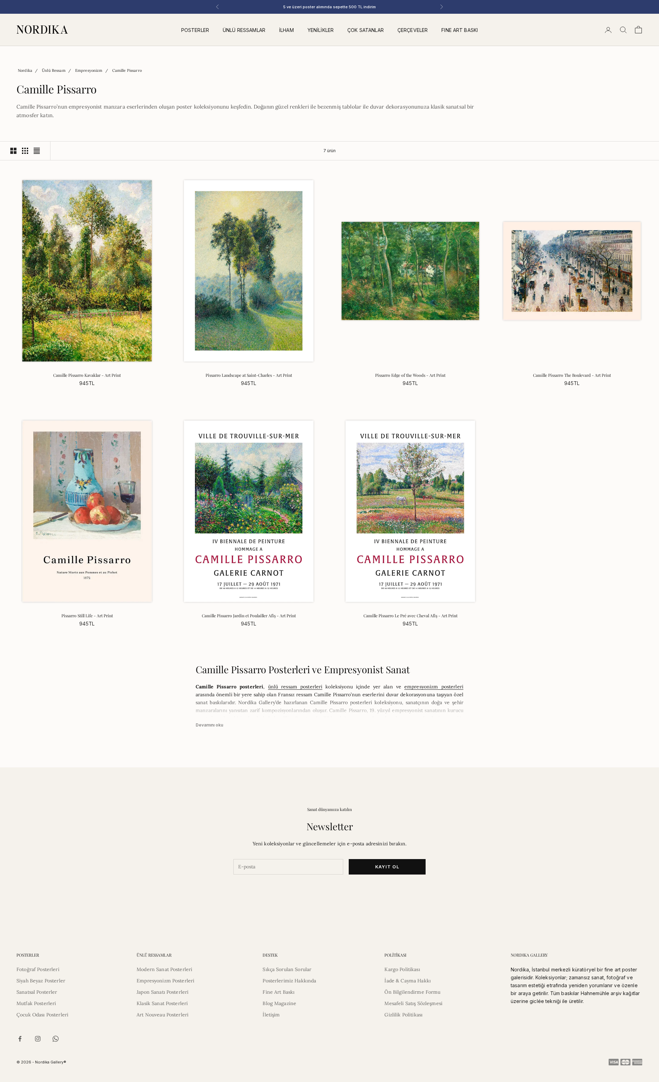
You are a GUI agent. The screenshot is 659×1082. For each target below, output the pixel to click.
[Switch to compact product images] (37, 151)
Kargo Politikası (402, 969)
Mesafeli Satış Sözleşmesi (413, 1003)
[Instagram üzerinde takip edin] (37, 1038)
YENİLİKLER (321, 30)
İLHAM (286, 30)
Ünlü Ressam (54, 70)
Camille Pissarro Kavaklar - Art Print (87, 375)
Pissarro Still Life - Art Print (87, 615)
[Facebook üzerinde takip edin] (19, 1038)
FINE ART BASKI (459, 30)
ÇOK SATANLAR (365, 30)
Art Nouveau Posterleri (162, 1015)
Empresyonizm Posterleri (165, 981)
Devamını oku (209, 725)
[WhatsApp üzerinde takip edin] (55, 1038)
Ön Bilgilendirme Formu (412, 992)
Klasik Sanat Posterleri (162, 1003)
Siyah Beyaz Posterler (40, 981)
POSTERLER (195, 30)
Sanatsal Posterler (36, 992)
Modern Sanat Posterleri (164, 969)
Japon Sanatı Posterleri (162, 992)
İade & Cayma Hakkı (407, 981)
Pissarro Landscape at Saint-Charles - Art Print (249, 375)
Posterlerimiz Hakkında (289, 981)
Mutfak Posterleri (36, 1003)
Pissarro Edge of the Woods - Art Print (410, 375)
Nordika (25, 70)
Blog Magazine (279, 1003)
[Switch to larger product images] (13, 151)
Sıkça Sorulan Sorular (287, 969)
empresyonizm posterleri (433, 687)
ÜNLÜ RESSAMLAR (244, 30)
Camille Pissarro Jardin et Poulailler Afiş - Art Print (249, 615)
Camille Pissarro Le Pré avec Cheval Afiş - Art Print (410, 615)
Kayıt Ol (387, 866)
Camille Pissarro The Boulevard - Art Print (572, 375)
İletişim (271, 1015)
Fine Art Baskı (278, 992)
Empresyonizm (89, 70)
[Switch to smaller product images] (25, 151)
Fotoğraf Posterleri (37, 969)
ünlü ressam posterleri (295, 687)
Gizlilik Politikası (403, 1015)
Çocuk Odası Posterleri (42, 1015)
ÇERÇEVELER (412, 30)
